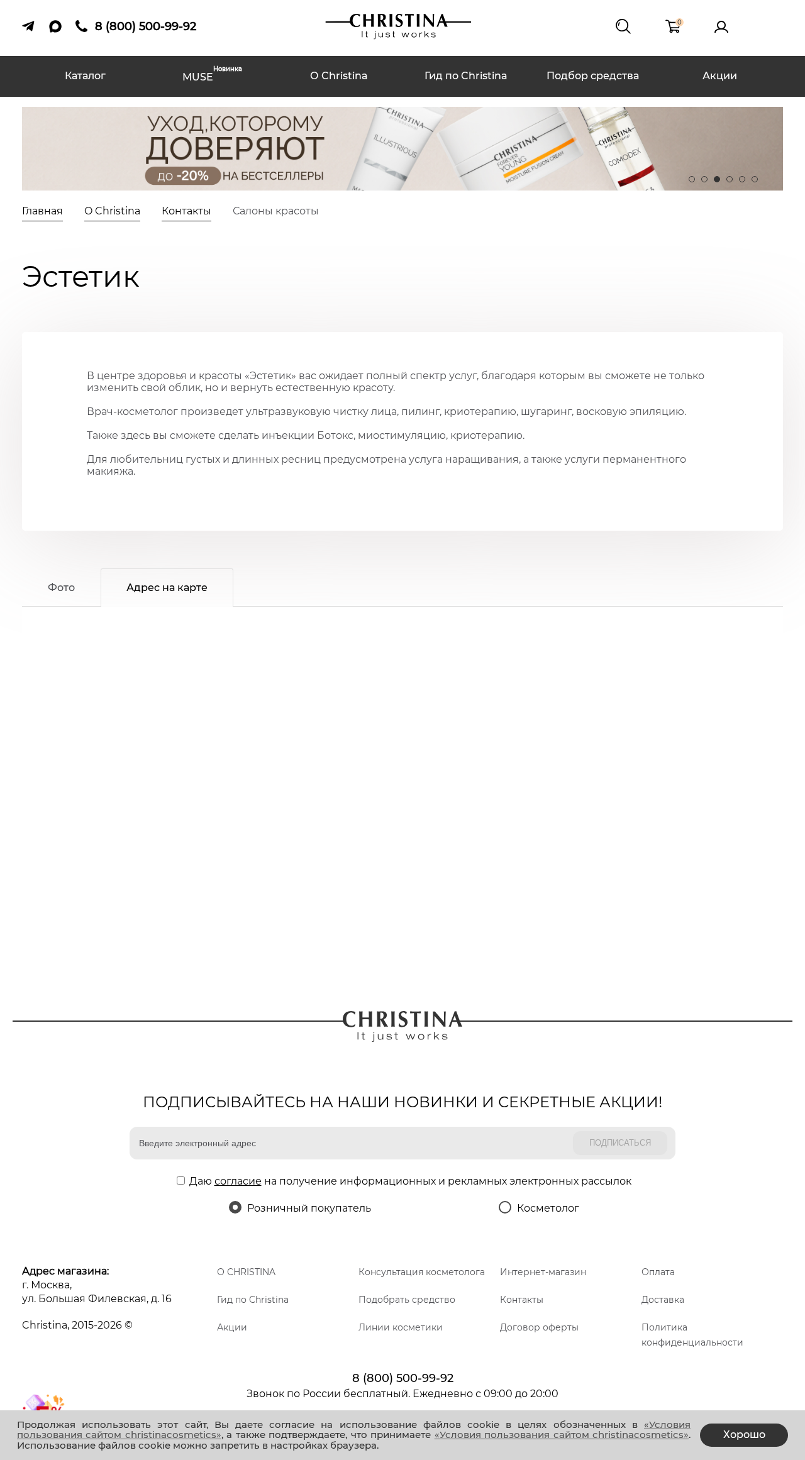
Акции (719, 76)
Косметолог (548, 1208)
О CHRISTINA (246, 1272)
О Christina (339, 76)
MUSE (212, 76)
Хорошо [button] (744, 1435)
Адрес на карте (167, 588)
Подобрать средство (406, 1299)
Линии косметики (400, 1327)
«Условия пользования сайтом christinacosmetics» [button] (562, 1435)
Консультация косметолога (421, 1272)
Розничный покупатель (309, 1208)
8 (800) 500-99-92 (402, 1378)
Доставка (662, 1299)
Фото (61, 588)
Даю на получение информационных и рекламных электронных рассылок (410, 1181)
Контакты (521, 1299)
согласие (238, 1181)
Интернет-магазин (543, 1272)
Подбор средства (593, 76)
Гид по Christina (466, 76)
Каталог (85, 76)
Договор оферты (539, 1327)
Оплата (658, 1272)
